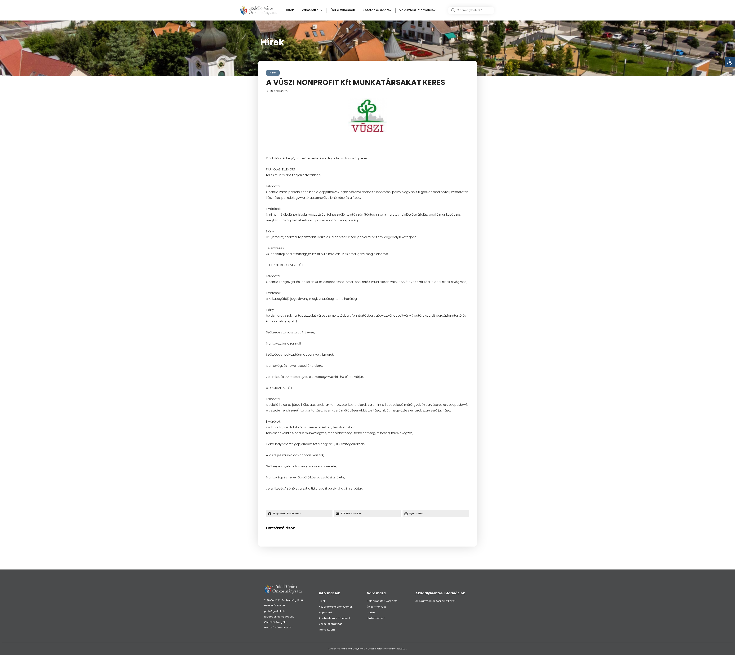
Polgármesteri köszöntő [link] (382, 601)
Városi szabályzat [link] (330, 624)
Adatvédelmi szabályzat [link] (334, 618)
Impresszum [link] (327, 629)
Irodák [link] (371, 612)
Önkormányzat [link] (376, 607)
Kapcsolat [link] (325, 612)
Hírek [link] (273, 72)
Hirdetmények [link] (376, 618)
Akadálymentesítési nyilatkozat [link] (435, 601)
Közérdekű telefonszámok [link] (336, 607)
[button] (299, 513)
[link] (730, 62)
